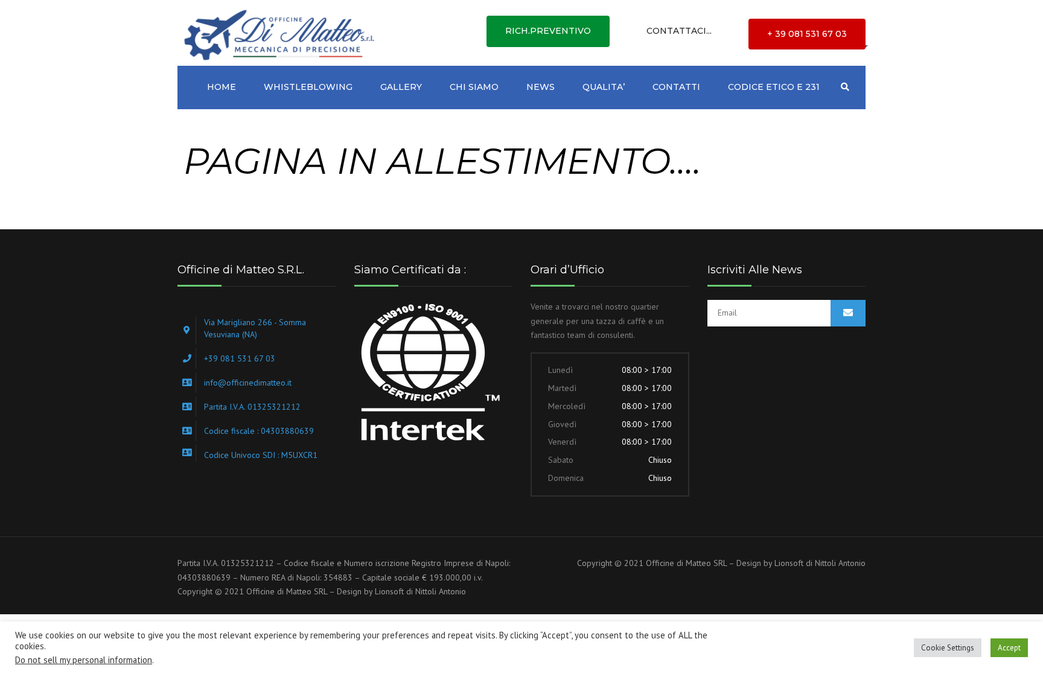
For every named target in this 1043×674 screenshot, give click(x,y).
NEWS (540, 86)
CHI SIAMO (474, 86)
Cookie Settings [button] (947, 648)
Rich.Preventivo (548, 30)
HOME (221, 86)
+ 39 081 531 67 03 (807, 33)
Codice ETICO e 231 (774, 86)
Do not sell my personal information (83, 660)
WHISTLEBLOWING (308, 86)
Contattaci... (679, 30)
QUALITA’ (603, 86)
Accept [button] (1009, 648)
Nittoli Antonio (440, 591)
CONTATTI (676, 86)
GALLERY (401, 86)
